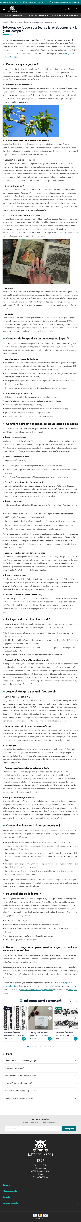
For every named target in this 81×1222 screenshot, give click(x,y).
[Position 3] (33, 1046)
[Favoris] (73, 8)
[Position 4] (35, 1046)
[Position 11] (53, 1046)
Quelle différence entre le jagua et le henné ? (21, 1075)
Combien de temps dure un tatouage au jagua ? (22, 1060)
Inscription (69, 1128)
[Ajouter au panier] (24, 1039)
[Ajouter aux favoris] (24, 1008)
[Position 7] (43, 1046)
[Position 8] (45, 1046)
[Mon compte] (69, 8)
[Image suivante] (24, 1018)
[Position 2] (30, 1046)
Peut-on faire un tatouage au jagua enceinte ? (21, 1091)
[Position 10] (50, 1046)
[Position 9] (48, 1046)
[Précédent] (70, 1001)
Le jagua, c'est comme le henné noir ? (18, 1083)
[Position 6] (40, 1046)
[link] (38, 1160)
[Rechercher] (64, 8)
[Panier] (77, 8)
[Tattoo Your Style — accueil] (12, 9)
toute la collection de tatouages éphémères (36, 989)
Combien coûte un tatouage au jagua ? (19, 1098)
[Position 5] (38, 1046)
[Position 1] (28, 1046)
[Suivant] (76, 1001)
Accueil (5, 22)
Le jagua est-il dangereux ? (14, 1068)
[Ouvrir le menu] (4, 8)
